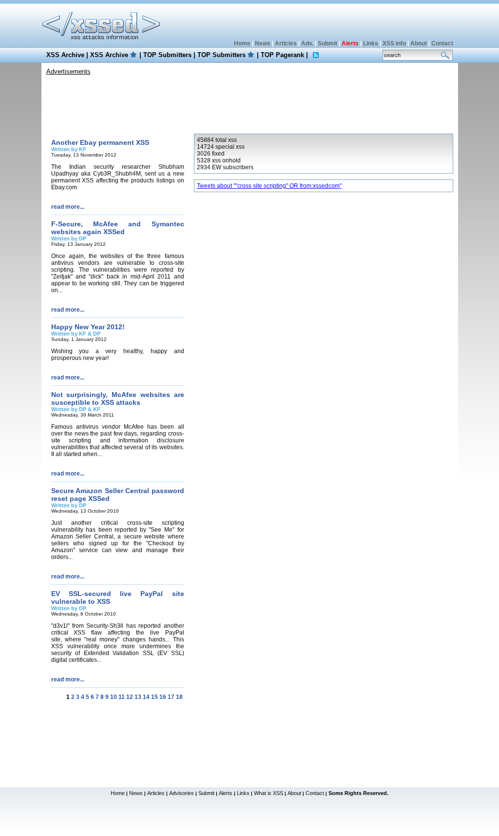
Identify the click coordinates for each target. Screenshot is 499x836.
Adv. (307, 43)
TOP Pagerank (282, 55)
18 (179, 697)
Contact (442, 43)
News (262, 43)
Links (370, 43)
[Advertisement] (249, 102)
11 (121, 697)
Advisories (181, 793)
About (418, 43)
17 (171, 697)
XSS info (394, 43)
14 (146, 697)
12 (129, 697)
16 (162, 697)
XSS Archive (65, 55)
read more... (67, 206)
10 (113, 697)
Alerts (225, 793)
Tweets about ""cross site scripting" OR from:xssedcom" (269, 185)
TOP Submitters (167, 55)
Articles (286, 43)
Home (242, 43)
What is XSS (268, 793)
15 (154, 697)
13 (137, 697)
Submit (327, 43)
